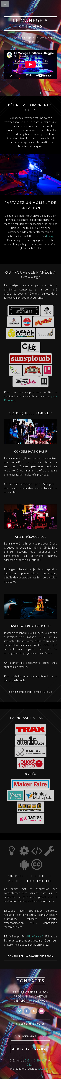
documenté (44, 1068)
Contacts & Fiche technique (30, 692)
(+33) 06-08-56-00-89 (30, 1023)
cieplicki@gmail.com (30, 1036)
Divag (49, 236)
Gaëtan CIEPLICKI (36, 1060)
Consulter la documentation (30, 956)
